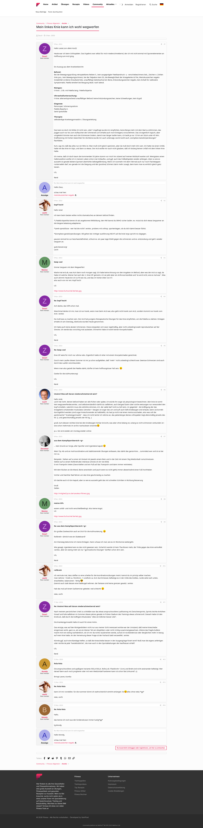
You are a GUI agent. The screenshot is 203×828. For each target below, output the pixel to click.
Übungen (65, 4)
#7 (164, 436)
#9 (164, 522)
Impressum (112, 784)
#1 (164, 44)
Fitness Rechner (80, 794)
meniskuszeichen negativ (64, 195)
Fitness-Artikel (79, 791)
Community (98, 4)
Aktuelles (110, 4)
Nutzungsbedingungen (117, 781)
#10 (164, 566)
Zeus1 (40, 35)
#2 (164, 200)
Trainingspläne (80, 781)
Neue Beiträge (41, 12)
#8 (164, 499)
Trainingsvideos (80, 784)
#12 (164, 659)
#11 (164, 602)
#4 (164, 296)
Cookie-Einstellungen (116, 791)
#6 (164, 390)
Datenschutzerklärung (116, 787)
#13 (164, 682)
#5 (164, 346)
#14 (164, 705)
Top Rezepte (79, 787)
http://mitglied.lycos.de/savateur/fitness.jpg (72, 493)
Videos (86, 4)
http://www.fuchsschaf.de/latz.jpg (67, 291)
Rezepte (76, 4)
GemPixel (85, 817)
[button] (115, 4)
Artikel (55, 4)
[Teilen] (161, 44)
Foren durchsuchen (55, 12)
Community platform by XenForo (101, 825)
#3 (164, 258)
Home (45, 4)
